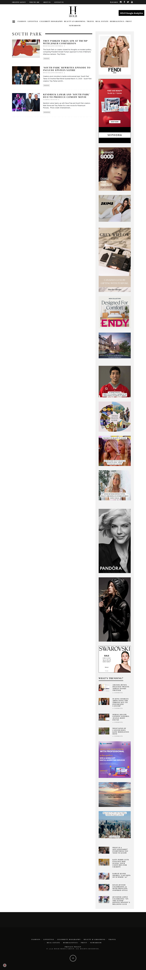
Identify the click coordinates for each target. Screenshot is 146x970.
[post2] (115, 759)
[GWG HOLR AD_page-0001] (115, 260)
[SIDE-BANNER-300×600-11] (115, 609)
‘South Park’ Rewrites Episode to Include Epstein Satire (67, 68)
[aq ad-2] (115, 794)
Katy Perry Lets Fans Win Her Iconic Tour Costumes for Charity (121, 863)
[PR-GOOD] (115, 169)
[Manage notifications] (4, 965)
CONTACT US (58, 2)
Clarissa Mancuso (50, 99)
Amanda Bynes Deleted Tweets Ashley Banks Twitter (121, 687)
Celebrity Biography (51, 21)
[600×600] (115, 312)
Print (129, 21)
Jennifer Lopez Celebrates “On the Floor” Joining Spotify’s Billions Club (121, 900)
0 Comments (118, 692)
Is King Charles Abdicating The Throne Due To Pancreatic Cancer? (121, 702)
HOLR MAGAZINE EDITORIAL (53, 46)
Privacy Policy (73, 947)
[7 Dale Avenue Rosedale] (115, 345)
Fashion (22, 21)
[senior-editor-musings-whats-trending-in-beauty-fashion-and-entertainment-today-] (115, 416)
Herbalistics (117, 21)
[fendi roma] (115, 54)
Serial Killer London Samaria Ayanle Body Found (121, 717)
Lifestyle (33, 21)
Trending (46, 58)
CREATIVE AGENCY (19, 2)
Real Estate (102, 21)
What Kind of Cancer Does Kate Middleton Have (121, 731)
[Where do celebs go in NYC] (115, 824)
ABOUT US (46, 2)
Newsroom (75, 25)
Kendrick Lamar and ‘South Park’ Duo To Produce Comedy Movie (66, 95)
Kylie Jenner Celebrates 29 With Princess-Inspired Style (120, 887)
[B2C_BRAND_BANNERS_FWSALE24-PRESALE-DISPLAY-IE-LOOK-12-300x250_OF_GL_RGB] (115, 659)
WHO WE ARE (34, 2)
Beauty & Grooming (75, 21)
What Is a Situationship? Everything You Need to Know (120, 850)
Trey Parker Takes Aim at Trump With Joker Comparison (65, 42)
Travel (90, 21)
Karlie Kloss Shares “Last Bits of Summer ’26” (122, 875)
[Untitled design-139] (115, 541)
